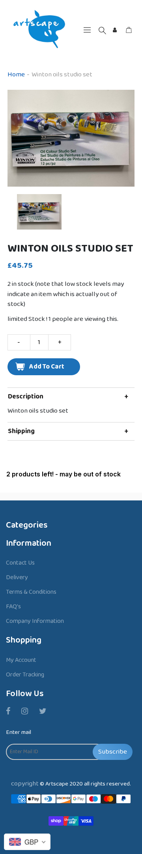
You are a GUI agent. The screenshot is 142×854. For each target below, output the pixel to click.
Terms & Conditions (31, 592)
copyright (25, 783)
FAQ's (13, 606)
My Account (21, 660)
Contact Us (20, 563)
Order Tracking (25, 674)
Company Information (35, 621)
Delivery (17, 577)
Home (16, 74)
